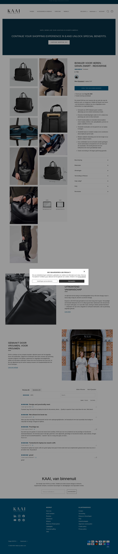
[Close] (84, 271)
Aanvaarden (71, 281)
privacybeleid (82, 276)
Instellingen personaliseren (44, 281)
